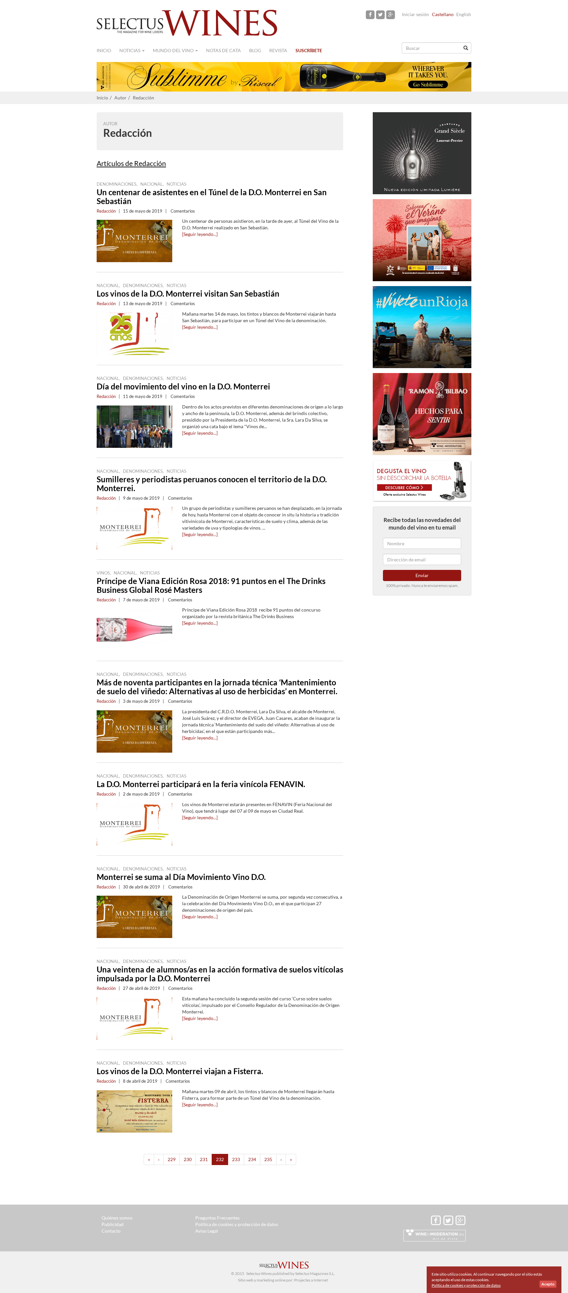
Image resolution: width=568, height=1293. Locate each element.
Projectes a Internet (311, 1280)
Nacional (151, 184)
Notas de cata (223, 50)
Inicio (104, 50)
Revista (278, 50)
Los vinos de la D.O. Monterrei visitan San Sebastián (188, 293)
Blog (255, 50)
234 (252, 1159)
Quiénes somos (117, 1217)
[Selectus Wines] (187, 22)
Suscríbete (309, 50)
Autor (120, 97)
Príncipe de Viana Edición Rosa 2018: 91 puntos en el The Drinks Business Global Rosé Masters (211, 585)
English (463, 14)
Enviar (422, 575)
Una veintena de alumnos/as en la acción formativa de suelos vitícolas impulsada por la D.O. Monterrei (220, 974)
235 (268, 1159)
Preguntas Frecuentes (217, 1217)
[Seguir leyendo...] (200, 234)
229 (172, 1159)
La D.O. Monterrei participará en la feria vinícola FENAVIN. (201, 784)
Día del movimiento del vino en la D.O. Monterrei (183, 386)
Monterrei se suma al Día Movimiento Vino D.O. (181, 877)
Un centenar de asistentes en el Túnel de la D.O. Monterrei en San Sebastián (212, 196)
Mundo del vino (174, 50)
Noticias (130, 50)
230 (188, 1159)
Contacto (111, 1231)
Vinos (103, 572)
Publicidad (113, 1224)
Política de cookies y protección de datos (236, 1224)
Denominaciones (116, 184)
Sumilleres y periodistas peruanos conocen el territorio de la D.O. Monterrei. (212, 483)
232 (220, 1159)
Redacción (143, 97)
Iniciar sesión (415, 14)
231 (204, 1159)
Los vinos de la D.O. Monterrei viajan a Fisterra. (180, 1071)
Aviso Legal (206, 1231)
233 (236, 1159)
